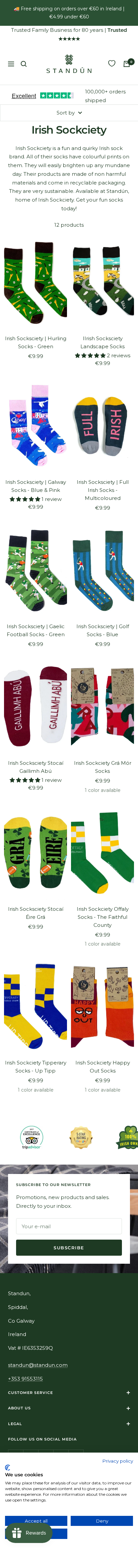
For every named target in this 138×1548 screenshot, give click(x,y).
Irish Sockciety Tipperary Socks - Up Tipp (35, 1066)
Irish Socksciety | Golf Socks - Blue (102, 630)
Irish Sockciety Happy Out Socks (102, 1066)
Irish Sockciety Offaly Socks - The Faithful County (103, 917)
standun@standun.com (38, 1365)
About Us (19, 1408)
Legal (15, 1423)
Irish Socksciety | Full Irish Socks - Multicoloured (103, 490)
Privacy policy (117, 1461)
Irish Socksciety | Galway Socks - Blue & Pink (35, 486)
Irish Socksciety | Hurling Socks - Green (35, 342)
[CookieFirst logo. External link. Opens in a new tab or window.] (7, 1468)
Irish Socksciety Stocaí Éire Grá (35, 913)
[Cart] (126, 64)
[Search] (24, 64)
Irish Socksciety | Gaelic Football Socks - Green (36, 630)
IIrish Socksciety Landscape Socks (102, 342)
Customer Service (30, 1392)
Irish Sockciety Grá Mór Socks (102, 767)
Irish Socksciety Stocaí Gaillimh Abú (35, 767)
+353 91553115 (25, 1379)
